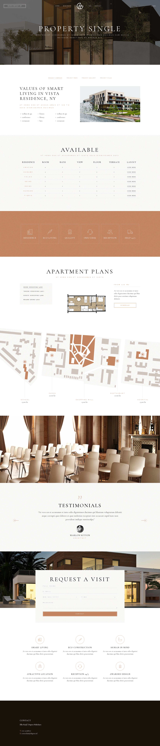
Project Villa (106, 78)
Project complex (55, 78)
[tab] (55, 78)
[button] (144, 520)
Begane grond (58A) (32, 299)
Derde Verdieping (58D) (33, 287)
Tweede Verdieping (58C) (34, 291)
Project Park (72, 78)
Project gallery (89, 78)
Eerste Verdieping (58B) (34, 295)
